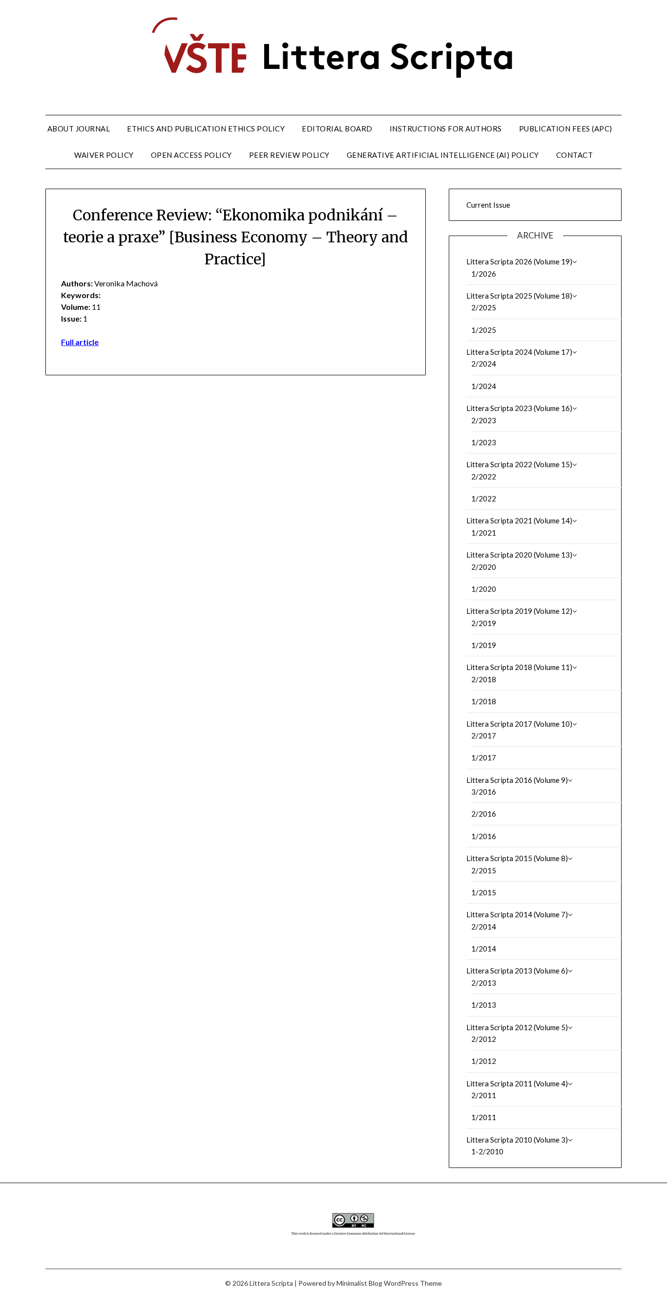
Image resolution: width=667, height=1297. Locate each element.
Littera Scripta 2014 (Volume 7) (517, 914)
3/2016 (483, 791)
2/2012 (483, 1039)
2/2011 (483, 1095)
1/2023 (483, 442)
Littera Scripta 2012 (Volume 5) (517, 1027)
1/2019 (483, 645)
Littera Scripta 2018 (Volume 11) (519, 667)
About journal (78, 128)
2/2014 (483, 926)
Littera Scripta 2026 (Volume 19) (519, 261)
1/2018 (483, 701)
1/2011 (483, 1117)
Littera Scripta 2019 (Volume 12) (519, 610)
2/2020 (483, 566)
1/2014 (483, 948)
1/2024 (483, 386)
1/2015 (483, 892)
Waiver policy (104, 155)
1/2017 (483, 757)
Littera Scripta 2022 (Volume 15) (519, 464)
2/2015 (483, 870)
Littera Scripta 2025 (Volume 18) (519, 295)
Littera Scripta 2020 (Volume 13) (519, 554)
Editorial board (337, 128)
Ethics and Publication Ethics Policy (206, 128)
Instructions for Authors (446, 128)
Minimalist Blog (359, 1283)
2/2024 (483, 363)
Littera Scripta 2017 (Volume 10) (519, 723)
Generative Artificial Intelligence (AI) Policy (443, 155)
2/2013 (483, 982)
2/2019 (483, 623)
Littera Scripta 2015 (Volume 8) (517, 858)
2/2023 (483, 420)
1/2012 (483, 1061)
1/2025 (483, 329)
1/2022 (483, 498)
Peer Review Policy (289, 155)
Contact (574, 155)
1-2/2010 (487, 1151)
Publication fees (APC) (565, 128)
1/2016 (483, 836)
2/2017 (483, 735)
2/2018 (483, 679)
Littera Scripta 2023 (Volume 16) (519, 408)
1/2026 (483, 273)
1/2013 (483, 1004)
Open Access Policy (191, 155)
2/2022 (483, 476)
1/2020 (483, 588)
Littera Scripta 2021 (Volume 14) (519, 520)
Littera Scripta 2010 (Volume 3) (517, 1139)
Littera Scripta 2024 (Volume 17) (519, 351)
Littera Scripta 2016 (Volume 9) (517, 780)
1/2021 (483, 532)
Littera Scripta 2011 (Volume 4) (517, 1083)
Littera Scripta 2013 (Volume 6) (517, 970)
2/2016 (483, 813)
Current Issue (488, 204)
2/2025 (483, 307)
